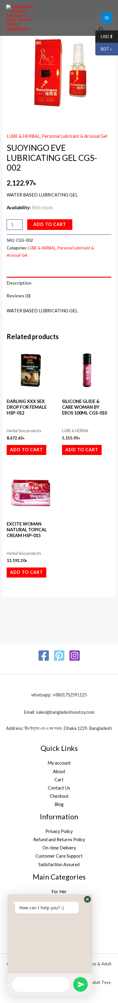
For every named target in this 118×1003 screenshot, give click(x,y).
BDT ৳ (104, 49)
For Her (59, 891)
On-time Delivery (59, 847)
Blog (59, 804)
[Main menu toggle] (106, 17)
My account (59, 762)
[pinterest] (59, 655)
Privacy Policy (59, 831)
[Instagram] (74, 655)
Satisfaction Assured (59, 864)
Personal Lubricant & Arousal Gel (74, 136)
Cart (59, 779)
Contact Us (59, 787)
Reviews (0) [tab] (19, 295)
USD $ (104, 37)
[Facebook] (44, 655)
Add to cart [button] (26, 449)
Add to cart (49, 224)
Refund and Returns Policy (59, 839)
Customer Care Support (59, 856)
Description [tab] (19, 283)
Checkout (59, 796)
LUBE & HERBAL (23, 136)
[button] (87, 899)
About (59, 771)
